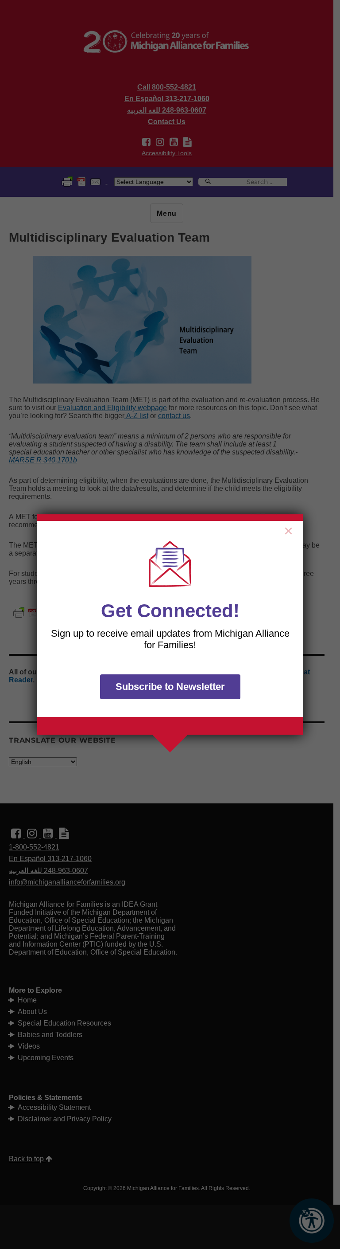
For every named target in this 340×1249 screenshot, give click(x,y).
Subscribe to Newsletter (170, 686)
